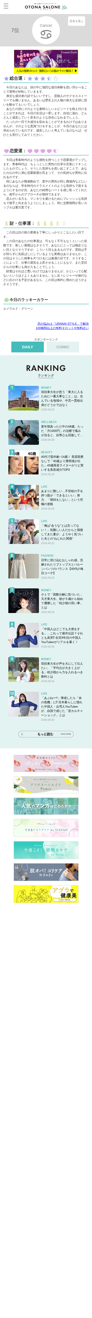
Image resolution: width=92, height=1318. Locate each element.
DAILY (27, 347)
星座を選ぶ (76, 21)
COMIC (62, 347)
